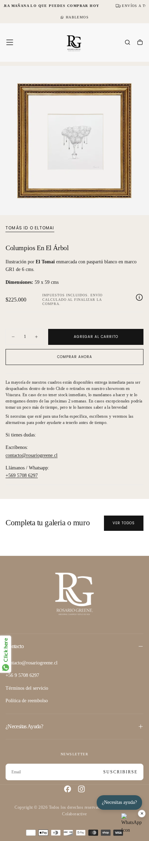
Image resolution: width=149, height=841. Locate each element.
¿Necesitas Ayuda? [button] (24, 726)
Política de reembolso (27, 700)
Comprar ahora (74, 356)
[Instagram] (81, 789)
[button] (10, 42)
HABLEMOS (77, 17)
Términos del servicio (27, 688)
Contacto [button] (15, 646)
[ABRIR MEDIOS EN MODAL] (140, 206)
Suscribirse (120, 772)
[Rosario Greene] (74, 593)
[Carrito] (140, 43)
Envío (96, 295)
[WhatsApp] (131, 823)
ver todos (124, 523)
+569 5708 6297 (22, 475)
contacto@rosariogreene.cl (32, 455)
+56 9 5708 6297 (22, 675)
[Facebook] (67, 789)
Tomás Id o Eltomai (30, 228)
